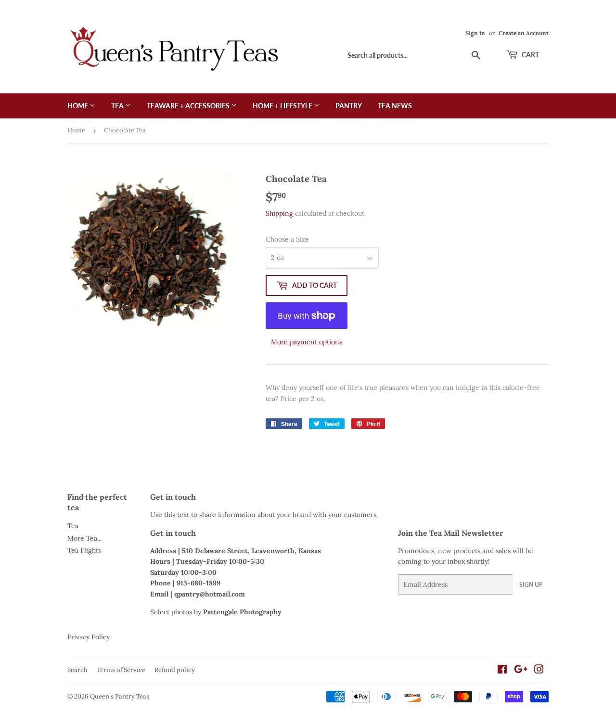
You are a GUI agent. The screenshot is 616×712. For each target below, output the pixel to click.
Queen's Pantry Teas (119, 696)
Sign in (475, 33)
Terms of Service (121, 670)
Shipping (279, 213)
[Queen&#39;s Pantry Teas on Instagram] (539, 670)
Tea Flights (84, 550)
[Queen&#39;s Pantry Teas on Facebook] (502, 670)
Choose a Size (287, 239)
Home (78, 106)
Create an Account (524, 33)
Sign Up (530, 584)
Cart (529, 55)
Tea (118, 106)
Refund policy (174, 670)
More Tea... (84, 538)
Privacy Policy (88, 637)
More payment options (306, 341)
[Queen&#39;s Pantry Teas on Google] (520, 670)
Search (77, 670)
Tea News (395, 106)
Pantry (348, 106)
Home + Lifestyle (283, 106)
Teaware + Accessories (189, 106)
